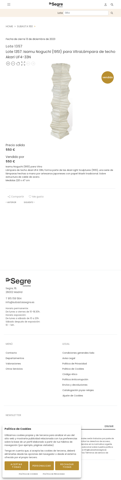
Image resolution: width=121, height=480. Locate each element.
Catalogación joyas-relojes (78, 390)
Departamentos (15, 358)
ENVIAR (109, 426)
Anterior (11, 202)
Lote (60, 13)
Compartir (17, 196)
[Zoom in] (8, 63)
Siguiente (29, 202)
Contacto (11, 352)
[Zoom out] (13, 63)
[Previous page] (28, 63)
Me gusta (37, 196)
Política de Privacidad (54, 474)
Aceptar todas (16, 466)
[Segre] (56, 4)
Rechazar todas (67, 466)
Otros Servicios (14, 368)
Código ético (69, 374)
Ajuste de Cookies (73, 395)
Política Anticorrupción (75, 379)
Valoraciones (13, 363)
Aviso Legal (68, 358)
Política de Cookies (28, 474)
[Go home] (18, 63)
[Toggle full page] (23, 63)
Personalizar (41, 465)
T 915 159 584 (14, 298)
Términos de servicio (95, 452)
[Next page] (33, 63)
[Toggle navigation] (9, 4)
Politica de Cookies (73, 368)
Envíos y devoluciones (74, 384)
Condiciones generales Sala (78, 352)
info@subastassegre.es (20, 302)
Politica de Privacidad (74, 363)
